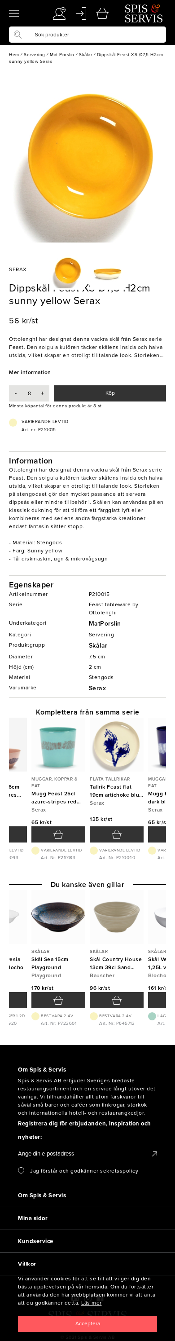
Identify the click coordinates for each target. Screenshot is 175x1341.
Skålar (98, 645)
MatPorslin (105, 623)
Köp (110, 393)
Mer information (30, 372)
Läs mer (91, 1303)
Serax (97, 688)
